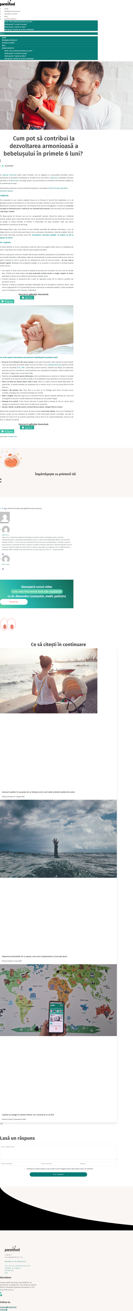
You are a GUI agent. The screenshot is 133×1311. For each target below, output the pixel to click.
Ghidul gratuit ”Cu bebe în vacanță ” (16, 24)
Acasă (6, 9)
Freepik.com (12, 436)
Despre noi (9, 1270)
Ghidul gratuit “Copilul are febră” (15, 27)
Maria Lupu (15, 181)
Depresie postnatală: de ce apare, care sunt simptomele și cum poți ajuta (34, 956)
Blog (6, 16)
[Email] (3, 554)
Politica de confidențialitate (17, 1266)
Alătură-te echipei (10, 14)
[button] (49, 33)
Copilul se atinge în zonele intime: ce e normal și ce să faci (28, 1115)
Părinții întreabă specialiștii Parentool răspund (25, 508)
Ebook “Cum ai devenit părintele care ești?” (18, 22)
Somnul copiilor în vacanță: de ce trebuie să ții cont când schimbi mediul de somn (38, 792)
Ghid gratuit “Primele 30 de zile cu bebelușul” (19, 29)
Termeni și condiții (13, 1268)
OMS (23, 368)
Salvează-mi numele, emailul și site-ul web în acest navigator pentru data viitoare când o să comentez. (59, 1169)
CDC (19, 368)
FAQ (6, 1273)
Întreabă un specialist (12, 11)
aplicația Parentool (9, 175)
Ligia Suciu (54, 178)
